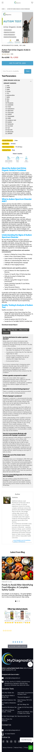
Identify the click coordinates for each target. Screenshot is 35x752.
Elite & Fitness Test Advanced (7, 720)
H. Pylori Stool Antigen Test (9, 716)
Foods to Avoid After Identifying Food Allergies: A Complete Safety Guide (17, 587)
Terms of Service (8, 747)
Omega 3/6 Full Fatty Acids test (25, 708)
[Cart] (32, 2)
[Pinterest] (19, 741)
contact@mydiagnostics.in (12, 678)
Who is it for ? (23, 330)
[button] (15, 601)
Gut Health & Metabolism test (9, 703)
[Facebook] (3, 741)
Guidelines (6, 332)
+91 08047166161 (9, 733)
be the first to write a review (17, 646)
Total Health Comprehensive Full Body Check (25, 693)
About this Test (12, 330)
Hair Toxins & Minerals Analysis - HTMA (8, 711)
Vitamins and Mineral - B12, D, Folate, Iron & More (25, 712)
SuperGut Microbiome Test (9, 707)
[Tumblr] (15, 741)
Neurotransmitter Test (24, 716)
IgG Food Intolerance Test (9, 700)
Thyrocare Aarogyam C (24, 697)
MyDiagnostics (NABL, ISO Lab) (13, 45)
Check (27, 71)
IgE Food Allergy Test (23, 704)
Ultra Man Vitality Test (8, 692)
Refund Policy (18, 747)
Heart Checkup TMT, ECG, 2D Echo (25, 700)
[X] (7, 741)
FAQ (4, 330)
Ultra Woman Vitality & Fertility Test (8, 696)
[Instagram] (11, 741)
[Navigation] (2, 2)
